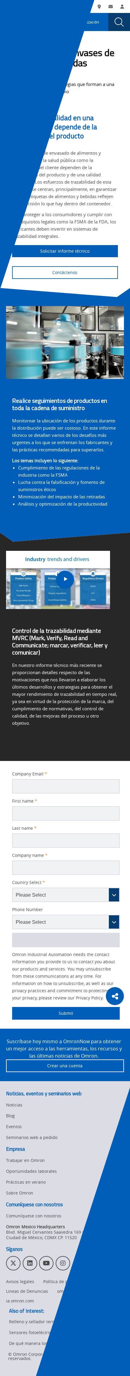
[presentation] (11, 22)
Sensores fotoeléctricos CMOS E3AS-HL (48, 1332)
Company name (29, 855)
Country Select (28, 882)
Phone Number (27, 909)
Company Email (29, 774)
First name (24, 801)
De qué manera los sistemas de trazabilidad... (55, 1343)
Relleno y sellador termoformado (42, 1321)
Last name (24, 828)
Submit (42, 1013)
